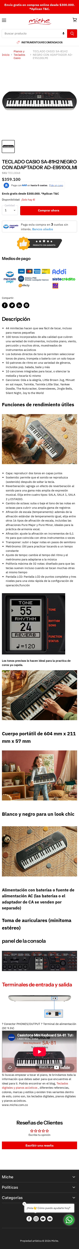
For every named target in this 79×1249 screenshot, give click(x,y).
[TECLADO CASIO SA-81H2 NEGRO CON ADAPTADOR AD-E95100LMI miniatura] (8, 146)
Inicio (5, 54)
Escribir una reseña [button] (39, 1145)
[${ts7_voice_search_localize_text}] (63, 33)
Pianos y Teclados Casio (19, 55)
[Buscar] (72, 33)
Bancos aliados (42, 229)
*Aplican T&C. (39, 9)
